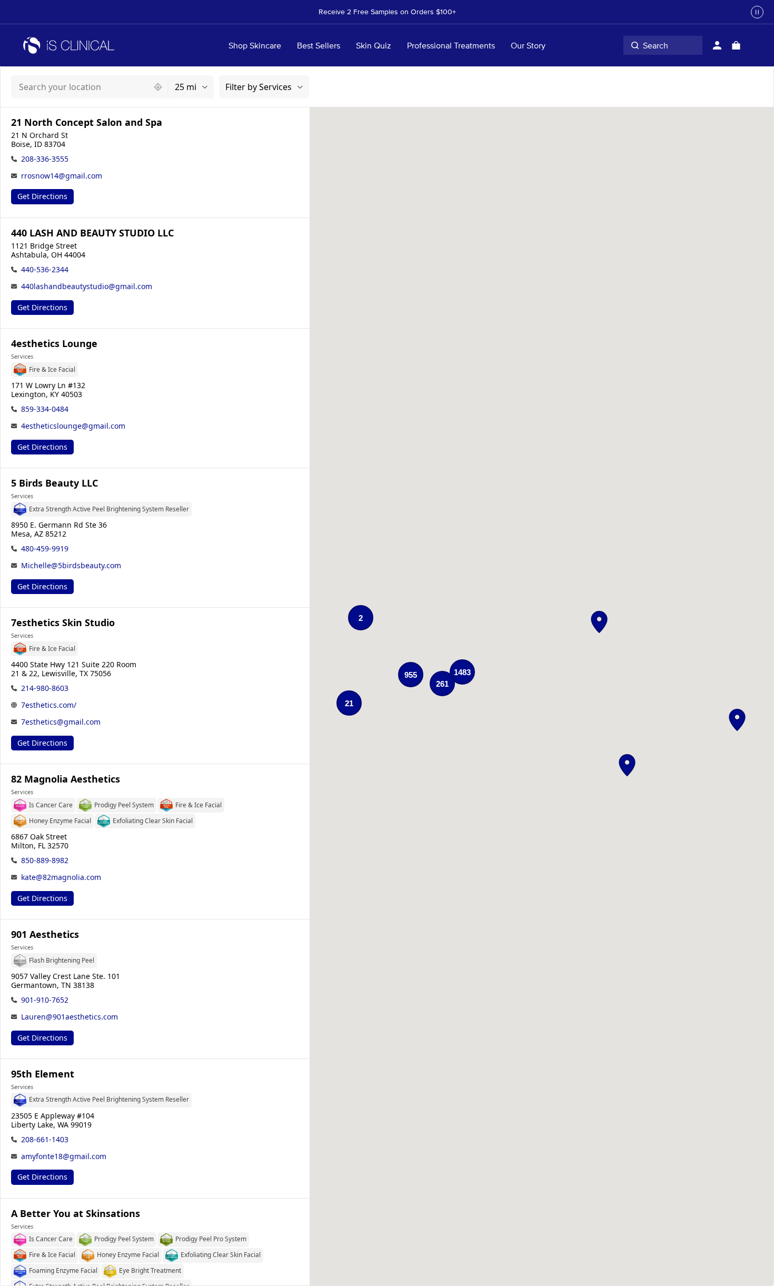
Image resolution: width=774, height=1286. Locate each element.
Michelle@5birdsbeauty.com (71, 565)
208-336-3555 (44, 159)
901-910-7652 (44, 1000)
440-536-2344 (44, 269)
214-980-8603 (44, 688)
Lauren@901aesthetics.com (69, 1017)
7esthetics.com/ (48, 705)
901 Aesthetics (45, 934)
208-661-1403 (44, 1139)
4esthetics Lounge (54, 343)
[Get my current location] (157, 86)
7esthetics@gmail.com (61, 722)
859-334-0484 (44, 409)
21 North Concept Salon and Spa (86, 122)
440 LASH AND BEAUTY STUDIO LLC (92, 233)
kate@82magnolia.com (61, 877)
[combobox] (79, 86)
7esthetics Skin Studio (63, 622)
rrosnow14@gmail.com (61, 176)
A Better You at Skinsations (75, 1213)
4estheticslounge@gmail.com (73, 426)
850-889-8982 (44, 860)
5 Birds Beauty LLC (54, 483)
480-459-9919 (44, 548)
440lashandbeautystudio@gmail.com (86, 286)
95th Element (42, 1074)
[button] (599, 622)
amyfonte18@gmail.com (63, 1156)
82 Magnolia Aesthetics (65, 779)
